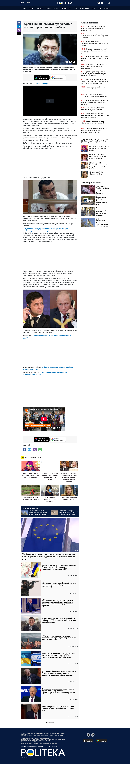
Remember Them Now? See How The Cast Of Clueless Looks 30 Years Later (98, 156)
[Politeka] (65, 3)
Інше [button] (106, 8)
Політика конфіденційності (29, 746)
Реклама (47, 746)
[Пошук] (109, 3)
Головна (24, 8)
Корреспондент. (43, 83)
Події (93, 8)
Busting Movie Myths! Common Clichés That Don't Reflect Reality (99, 148)
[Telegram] (102, 3)
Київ (75, 8)
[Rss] (98, 3)
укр (22, 3)
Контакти (54, 746)
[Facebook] (19, 23)
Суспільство (84, 8)
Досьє (31, 8)
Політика (48, 8)
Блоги (56, 8)
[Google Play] (101, 741)
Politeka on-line (65, 8)
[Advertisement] (50, 162)
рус (28, 3)
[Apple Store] (88, 741)
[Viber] (19, 30)
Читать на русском (71, 30)
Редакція (40, 746)
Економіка (39, 8)
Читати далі (50, 723)
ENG (100, 8)
